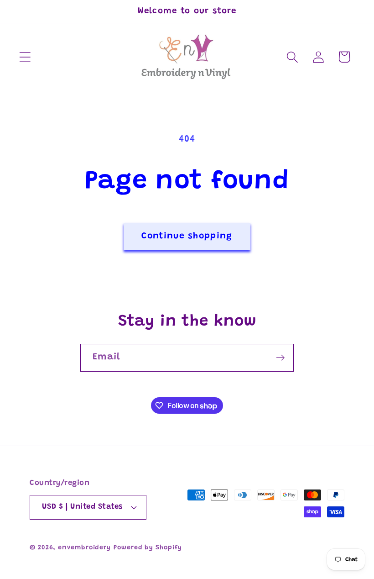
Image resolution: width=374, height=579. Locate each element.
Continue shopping (186, 236)
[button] (25, 57)
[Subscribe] (280, 358)
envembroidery (84, 548)
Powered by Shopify (148, 548)
